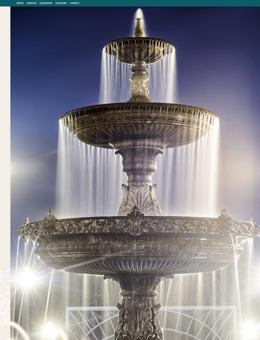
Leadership (46, 3)
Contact (74, 3)
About (20, 3)
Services (32, 3)
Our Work (61, 3)
